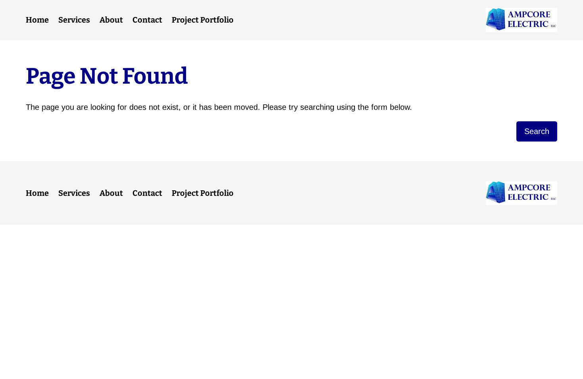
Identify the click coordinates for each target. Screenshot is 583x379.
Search (536, 131)
